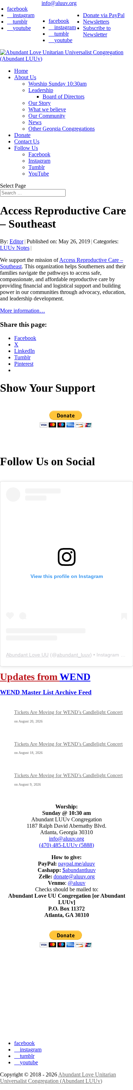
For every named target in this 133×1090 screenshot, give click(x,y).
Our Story (39, 103)
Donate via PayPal (103, 15)
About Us (25, 77)
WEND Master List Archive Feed (46, 692)
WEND (75, 676)
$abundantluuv (79, 870)
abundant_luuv (73, 655)
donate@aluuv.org (74, 876)
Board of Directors (63, 96)
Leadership (40, 90)
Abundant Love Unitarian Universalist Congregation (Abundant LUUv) (58, 1077)
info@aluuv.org (66, 839)
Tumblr (36, 167)
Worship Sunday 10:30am (57, 84)
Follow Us (26, 148)
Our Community (46, 116)
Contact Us (26, 141)
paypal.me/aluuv (76, 864)
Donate (22, 135)
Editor (16, 241)
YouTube (38, 174)
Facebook (39, 154)
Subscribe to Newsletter (97, 31)
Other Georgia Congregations (61, 129)
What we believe (47, 109)
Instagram (39, 161)
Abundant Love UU (27, 655)
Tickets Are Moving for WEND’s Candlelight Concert (68, 712)
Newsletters (96, 22)
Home (21, 71)
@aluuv (76, 883)
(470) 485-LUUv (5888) (66, 845)
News (34, 122)
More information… (22, 311)
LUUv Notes (14, 248)
